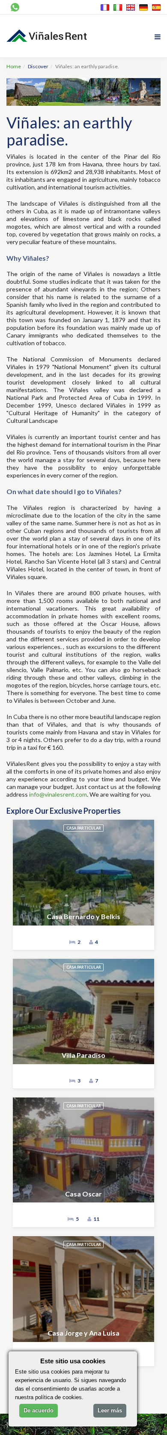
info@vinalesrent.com (58, 794)
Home (13, 66)
